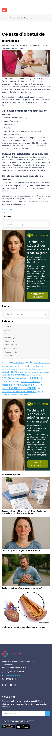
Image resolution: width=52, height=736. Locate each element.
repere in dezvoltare (11, 384)
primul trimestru (30, 381)
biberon (5, 366)
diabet (34, 369)
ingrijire (28, 375)
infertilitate (20, 375)
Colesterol (27, 369)
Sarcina (8, 209)
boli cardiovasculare (38, 366)
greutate (32, 372)
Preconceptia (11, 352)
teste (39, 391)
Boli (3, 209)
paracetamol (16, 381)
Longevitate (10, 341)
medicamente (37, 375)
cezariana (19, 369)
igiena (11, 374)
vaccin (12, 395)
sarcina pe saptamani (19, 387)
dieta (39, 369)
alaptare (7, 362)
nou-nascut (36, 377)
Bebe (7, 330)
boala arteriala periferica (16, 366)
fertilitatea (21, 372)
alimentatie (18, 362)
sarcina (36, 384)
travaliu (6, 394)
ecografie (6, 371)
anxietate (37, 363)
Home (4, 18)
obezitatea (6, 381)
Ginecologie (10, 337)
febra (14, 371)
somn (33, 391)
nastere (7, 378)
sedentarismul (7, 391)
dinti (42, 369)
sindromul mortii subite (21, 392)
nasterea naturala (19, 378)
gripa (36, 372)
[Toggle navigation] (4, 10)
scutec (38, 388)
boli (3, 212)
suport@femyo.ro (13, 675)
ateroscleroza (45, 363)
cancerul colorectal (8, 369)
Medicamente (11, 344)
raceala (43, 381)
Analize (8, 326)
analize (29, 362)
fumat (27, 372)
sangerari (26, 385)
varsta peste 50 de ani (21, 395)
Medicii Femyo (11, 348)
